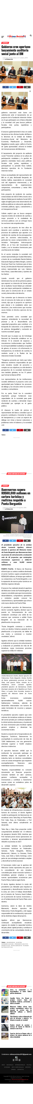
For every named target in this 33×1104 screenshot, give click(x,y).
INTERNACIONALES (20, 1065)
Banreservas (11, 942)
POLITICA (29, 1065)
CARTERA (19, 942)
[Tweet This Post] (12, 87)
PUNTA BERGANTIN (17, 945)
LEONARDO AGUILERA (8, 944)
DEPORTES (28, 1067)
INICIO (3, 1065)
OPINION (13, 1069)
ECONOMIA (7, 1067)
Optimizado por (16, 1081)
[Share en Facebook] (5, 87)
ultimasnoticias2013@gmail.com (20, 1054)
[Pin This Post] (20, 87)
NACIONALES (10, 1065)
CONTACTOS (20, 1069)
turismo (26, 945)
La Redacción (9, 59)
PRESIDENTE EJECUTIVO (21, 944)
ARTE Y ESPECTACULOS (18, 1067)
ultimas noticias (7, 947)
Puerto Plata (6, 945)
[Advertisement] (16, 16)
